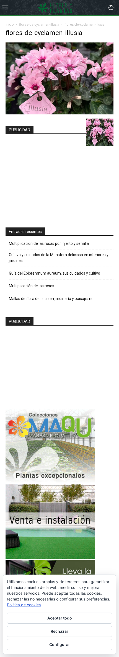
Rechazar (59, 631)
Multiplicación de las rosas (31, 286)
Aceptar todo (59, 618)
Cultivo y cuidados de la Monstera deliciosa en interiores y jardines (58, 258)
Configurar (59, 644)
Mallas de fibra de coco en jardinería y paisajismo (51, 298)
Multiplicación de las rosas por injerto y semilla (49, 243)
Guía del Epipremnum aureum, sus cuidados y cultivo (54, 273)
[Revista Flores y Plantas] (59, 7)
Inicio (10, 24)
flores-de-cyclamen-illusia (39, 24)
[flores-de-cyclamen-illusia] (59, 113)
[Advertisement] (50, 178)
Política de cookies (24, 604)
